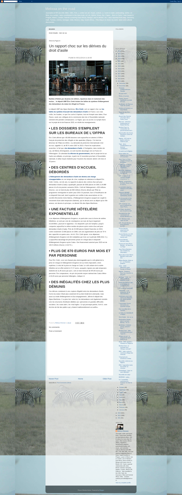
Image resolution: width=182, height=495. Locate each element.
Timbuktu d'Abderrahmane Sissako (124, 89)
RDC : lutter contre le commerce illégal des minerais (126, 353)
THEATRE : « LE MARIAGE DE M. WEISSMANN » (124, 292)
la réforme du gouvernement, (79, 153)
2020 (119, 66)
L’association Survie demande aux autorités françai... (125, 305)
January (121, 410)
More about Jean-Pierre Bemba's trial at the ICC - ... (126, 256)
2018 (119, 71)
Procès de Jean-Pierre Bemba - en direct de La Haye (126, 245)
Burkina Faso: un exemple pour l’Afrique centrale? (125, 347)
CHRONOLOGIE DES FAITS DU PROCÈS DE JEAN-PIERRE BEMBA (125, 299)
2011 (119, 418)
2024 (119, 56)
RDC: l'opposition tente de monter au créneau (126, 366)
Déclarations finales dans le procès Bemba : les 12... (125, 321)
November (122, 86)
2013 (119, 413)
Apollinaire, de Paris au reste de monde (126, 104)
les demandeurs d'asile (73, 148)
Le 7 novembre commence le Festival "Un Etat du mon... (125, 382)
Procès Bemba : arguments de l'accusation (124, 230)
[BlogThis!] (78, 323)
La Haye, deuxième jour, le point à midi (125, 210)
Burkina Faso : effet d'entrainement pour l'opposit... (125, 332)
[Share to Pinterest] (83, 323)
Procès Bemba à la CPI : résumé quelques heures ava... (126, 235)
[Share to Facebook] (81, 323)
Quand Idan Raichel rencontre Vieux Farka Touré (125, 118)
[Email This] (76, 323)
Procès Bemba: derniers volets (124, 240)
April (120, 402)
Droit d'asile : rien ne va (126, 317)
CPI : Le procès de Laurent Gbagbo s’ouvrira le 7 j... (124, 177)
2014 (119, 81)
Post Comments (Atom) (64, 382)
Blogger (101, 490)
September (122, 390)
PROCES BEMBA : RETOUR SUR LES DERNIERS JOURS (125, 194)
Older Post (107, 379)
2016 (119, 76)
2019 (119, 68)
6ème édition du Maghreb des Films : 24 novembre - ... (126, 155)
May (120, 400)
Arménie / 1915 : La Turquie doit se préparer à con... (125, 278)
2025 (119, 53)
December (122, 83)
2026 (119, 51)
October (121, 387)
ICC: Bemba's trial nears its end (124, 219)
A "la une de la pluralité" (126, 288)
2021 (119, 63)
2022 (119, 61)
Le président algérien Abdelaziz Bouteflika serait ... (125, 188)
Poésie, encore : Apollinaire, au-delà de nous (125, 100)
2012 (119, 415)
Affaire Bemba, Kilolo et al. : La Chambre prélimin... (126, 262)
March (121, 405)
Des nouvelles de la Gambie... (125, 309)
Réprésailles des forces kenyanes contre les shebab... (126, 134)
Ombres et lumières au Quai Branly (126, 108)
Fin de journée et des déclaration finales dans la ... (125, 200)
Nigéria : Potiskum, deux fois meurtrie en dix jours (126, 273)
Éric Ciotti (79, 109)
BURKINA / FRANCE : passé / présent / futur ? (125, 326)
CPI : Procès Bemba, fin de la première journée (126, 224)
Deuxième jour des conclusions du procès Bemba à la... (126, 215)
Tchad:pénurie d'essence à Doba (125, 357)
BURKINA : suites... (124, 377)
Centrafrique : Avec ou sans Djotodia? (125, 371)
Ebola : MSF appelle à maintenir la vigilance (126, 342)
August (121, 392)
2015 (119, 78)
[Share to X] (80, 323)
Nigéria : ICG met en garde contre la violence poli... (125, 140)
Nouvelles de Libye (124, 374)
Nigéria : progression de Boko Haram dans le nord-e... (126, 183)
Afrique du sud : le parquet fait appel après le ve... (125, 338)
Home (80, 379)
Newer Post (53, 379)
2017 (119, 73)
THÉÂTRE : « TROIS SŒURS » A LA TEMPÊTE (125, 166)
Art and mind (123, 93)
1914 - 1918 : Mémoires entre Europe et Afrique (125, 267)
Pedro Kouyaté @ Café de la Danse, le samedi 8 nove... (126, 284)
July (120, 395)
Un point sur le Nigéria (125, 151)
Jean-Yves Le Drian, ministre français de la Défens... (125, 161)
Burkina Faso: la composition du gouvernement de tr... (126, 129)
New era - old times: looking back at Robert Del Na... (125, 123)
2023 (119, 58)
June (121, 397)
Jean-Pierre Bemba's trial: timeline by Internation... (125, 251)
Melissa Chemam (123, 431)
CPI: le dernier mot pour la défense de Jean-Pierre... (125, 205)
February (122, 407)
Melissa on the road (60, 9)
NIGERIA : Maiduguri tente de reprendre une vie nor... (125, 172)
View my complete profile (123, 482)
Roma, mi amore (124, 96)
